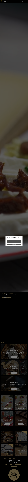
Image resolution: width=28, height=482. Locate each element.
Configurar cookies (14, 244)
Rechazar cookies (14, 242)
